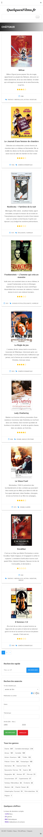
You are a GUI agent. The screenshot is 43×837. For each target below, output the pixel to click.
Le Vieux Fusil (21, 481)
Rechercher (33, 670)
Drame (19, 439)
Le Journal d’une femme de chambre (21, 141)
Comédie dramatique (25, 165)
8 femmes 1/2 (21, 622)
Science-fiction (17, 303)
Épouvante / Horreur (25, 233)
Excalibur (21, 549)
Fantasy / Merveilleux (15, 99)
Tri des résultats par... (10, 685)
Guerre (27, 507)
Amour (24, 439)
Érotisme (30, 439)
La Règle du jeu (21, 345)
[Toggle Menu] (37, 17)
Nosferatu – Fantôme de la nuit (21, 207)
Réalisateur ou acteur (10, 695)
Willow (21, 70)
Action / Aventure (30, 99)
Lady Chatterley (21, 413)
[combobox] (21, 689)
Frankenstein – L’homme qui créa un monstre (21, 275)
